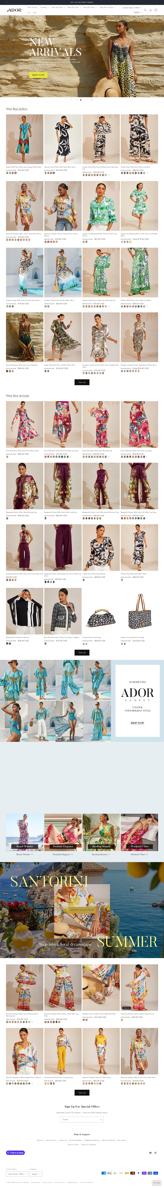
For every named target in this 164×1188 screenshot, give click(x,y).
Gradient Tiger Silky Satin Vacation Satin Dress (23, 300)
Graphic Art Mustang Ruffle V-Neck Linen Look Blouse (99, 235)
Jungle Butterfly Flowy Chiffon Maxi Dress (59, 365)
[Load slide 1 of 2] (77, 100)
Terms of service (60, 1182)
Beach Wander (23, 854)
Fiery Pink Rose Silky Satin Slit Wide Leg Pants (61, 451)
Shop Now (82, 56)
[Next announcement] (157, 2)
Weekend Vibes (138, 854)
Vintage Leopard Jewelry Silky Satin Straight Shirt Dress (100, 366)
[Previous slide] (71, 100)
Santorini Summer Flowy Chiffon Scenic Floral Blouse (61, 235)
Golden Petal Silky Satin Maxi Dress (134, 574)
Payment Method (75, 1140)
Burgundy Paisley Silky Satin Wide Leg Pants (60, 512)
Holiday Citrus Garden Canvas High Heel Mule (99, 1014)
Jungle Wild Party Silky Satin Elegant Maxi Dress (24, 167)
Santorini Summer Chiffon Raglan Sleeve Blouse (23, 1077)
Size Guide (121, 1140)
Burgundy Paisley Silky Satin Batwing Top (21, 512)
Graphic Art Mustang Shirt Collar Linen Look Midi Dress (139, 235)
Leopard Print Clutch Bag (91, 637)
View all (82, 382)
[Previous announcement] (6, 2)
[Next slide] (86, 100)
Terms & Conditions (88, 1145)
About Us (40, 1140)
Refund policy (35, 1182)
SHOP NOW (82, 701)
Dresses (99, 799)
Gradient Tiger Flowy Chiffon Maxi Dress (59, 300)
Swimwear (138, 799)
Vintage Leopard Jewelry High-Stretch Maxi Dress (139, 365)
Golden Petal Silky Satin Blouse (94, 574)
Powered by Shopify (22, 1182)
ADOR (14, 1182)
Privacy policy (47, 1182)
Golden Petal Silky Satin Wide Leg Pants (135, 167)
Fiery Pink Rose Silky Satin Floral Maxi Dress (22, 451)
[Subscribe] (100, 1119)
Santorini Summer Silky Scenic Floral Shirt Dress (23, 234)
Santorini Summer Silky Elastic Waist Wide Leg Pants (61, 1015)
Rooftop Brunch (99, 854)
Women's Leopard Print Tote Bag (132, 637)
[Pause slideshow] (92, 100)
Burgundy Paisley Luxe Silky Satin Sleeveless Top (100, 512)
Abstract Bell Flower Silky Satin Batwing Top (98, 300)
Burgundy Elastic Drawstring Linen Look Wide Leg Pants (62, 575)
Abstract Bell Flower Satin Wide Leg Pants (136, 300)
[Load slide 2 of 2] (81, 100)
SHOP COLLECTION (82, 910)
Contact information (86, 1182)
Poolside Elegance (61, 854)
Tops (23, 799)
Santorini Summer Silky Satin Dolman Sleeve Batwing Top (22, 1015)
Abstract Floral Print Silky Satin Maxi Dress (60, 167)
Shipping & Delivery (92, 1140)
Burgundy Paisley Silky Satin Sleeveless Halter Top (24, 574)
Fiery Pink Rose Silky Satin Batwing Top (97, 451)
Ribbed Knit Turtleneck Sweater (17, 637)
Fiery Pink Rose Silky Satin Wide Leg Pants (136, 451)
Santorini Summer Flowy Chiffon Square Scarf (137, 1014)
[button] (44, 7)
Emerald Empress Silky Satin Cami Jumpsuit (22, 365)
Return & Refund (108, 1140)
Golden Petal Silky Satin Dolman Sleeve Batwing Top (100, 168)
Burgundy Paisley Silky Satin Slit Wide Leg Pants (139, 512)
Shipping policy (73, 1182)
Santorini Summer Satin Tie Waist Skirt (96, 1077)
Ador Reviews (51, 1140)
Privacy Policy (73, 1145)
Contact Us (63, 1140)
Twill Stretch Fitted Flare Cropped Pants (58, 1077)
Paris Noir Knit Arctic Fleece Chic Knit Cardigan (61, 637)
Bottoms (61, 799)
